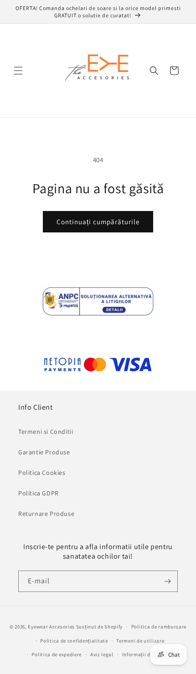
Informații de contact (147, 654)
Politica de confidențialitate (74, 641)
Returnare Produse (46, 513)
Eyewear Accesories (51, 626)
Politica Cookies (42, 472)
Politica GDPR (38, 493)
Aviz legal (101, 654)
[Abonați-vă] (167, 581)
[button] (18, 71)
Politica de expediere (56, 654)
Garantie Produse (44, 452)
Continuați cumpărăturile (98, 221)
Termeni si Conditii (45, 431)
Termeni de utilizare (140, 641)
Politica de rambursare (158, 626)
